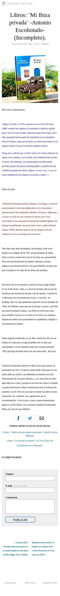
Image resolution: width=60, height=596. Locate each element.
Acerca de (10, 583)
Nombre (10, 474)
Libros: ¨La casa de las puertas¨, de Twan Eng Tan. (30, 440)
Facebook (18, 418)
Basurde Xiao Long (21, 3)
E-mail (16, 485)
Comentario (11, 497)
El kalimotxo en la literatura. (30, 445)
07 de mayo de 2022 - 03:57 (25, 44)
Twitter (30, 418)
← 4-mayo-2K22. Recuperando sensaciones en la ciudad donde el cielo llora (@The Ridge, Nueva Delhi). (15, 548)
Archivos (30, 583)
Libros (45, 44)
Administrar (50, 583)
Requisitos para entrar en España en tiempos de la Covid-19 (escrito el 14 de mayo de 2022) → (43, 548)
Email (41, 418)
